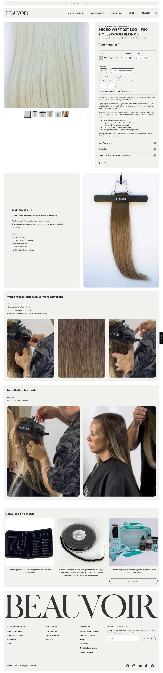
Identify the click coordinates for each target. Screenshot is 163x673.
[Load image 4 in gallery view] (50, 114)
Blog (82, 639)
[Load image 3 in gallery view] (42, 114)
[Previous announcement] (8, 3)
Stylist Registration (14, 631)
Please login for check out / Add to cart (115, 91)
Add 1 (103, 70)
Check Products (86, 652)
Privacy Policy (51, 631)
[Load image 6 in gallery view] (65, 114)
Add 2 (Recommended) (122, 70)
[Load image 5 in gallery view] (58, 114)
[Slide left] (5, 114)
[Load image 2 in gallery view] (35, 114)
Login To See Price (109, 45)
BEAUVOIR (13, 666)
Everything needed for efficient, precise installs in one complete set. (29, 570)
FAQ (9, 644)
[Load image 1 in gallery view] (27, 114)
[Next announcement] (155, 3)
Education (84, 644)
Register (161, 338)
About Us (49, 639)
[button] (75, 13)
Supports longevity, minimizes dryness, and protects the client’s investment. (133, 570)
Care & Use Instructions (89, 631)
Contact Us (11, 639)
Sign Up (148, 638)
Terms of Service (52, 635)
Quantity (102, 67)
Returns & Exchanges (15, 635)
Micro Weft (143, 58)
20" (130, 58)
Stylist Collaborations (88, 648)
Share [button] (104, 163)
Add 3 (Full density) (109, 77)
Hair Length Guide (87, 635)
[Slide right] (87, 114)
